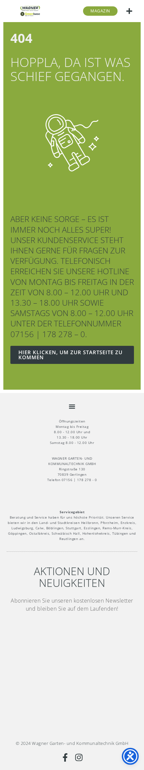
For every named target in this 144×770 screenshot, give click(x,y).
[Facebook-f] (65, 757)
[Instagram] (79, 757)
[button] (129, 11)
